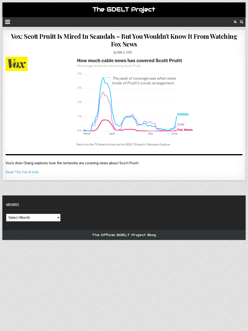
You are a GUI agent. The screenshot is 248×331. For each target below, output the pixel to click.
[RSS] (235, 22)
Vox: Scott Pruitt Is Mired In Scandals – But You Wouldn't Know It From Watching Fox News (124, 40)
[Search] (241, 22)
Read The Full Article (22, 172)
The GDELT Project (124, 9)
